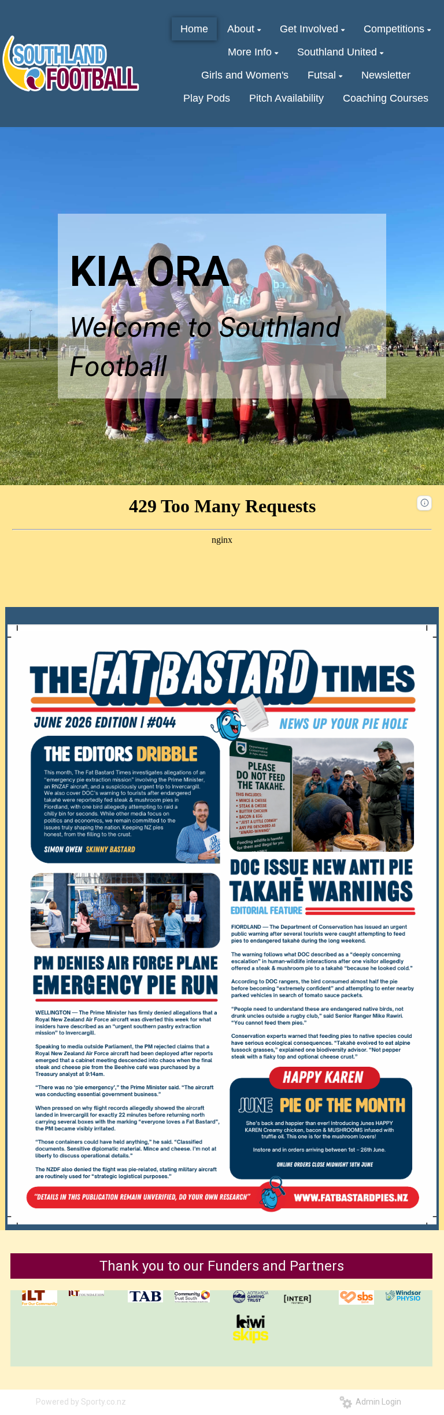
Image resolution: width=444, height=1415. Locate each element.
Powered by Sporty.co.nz (81, 1401)
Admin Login (376, 1401)
